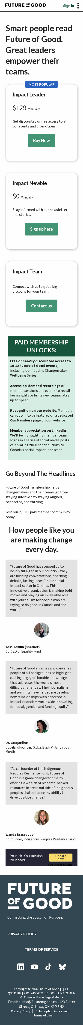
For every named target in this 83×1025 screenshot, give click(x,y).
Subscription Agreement (53, 1011)
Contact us (41, 305)
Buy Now (41, 140)
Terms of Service (41, 949)
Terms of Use (42, 1015)
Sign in (68, 5)
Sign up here (41, 229)
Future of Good (49, 989)
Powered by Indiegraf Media (43, 997)
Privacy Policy (22, 934)
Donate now (60, 857)
